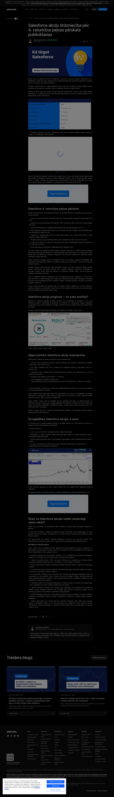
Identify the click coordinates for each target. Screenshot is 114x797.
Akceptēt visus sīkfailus (55, 781)
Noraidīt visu (55, 786)
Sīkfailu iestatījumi (55, 790)
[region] (34, 786)
